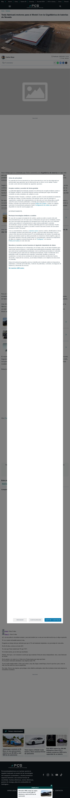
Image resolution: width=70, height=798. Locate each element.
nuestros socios (33, 230)
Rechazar (20, 620)
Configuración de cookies (42, 205)
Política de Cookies (41, 203)
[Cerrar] (51, 785)
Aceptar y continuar (53, 620)
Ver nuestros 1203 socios (16, 268)
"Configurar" (40, 239)
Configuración (35, 620)
